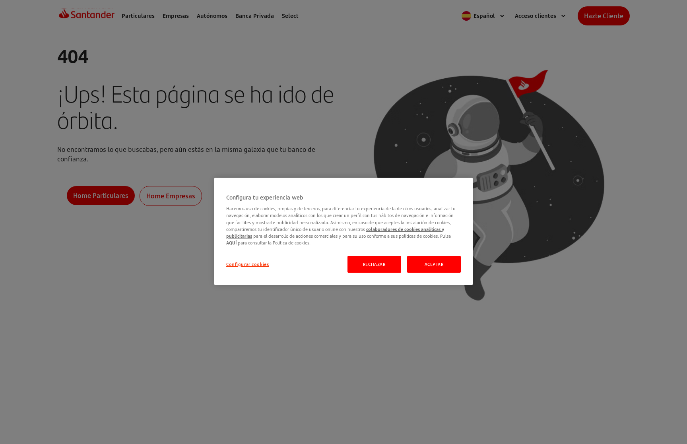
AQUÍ (231, 243)
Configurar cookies (247, 264)
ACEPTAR (434, 264)
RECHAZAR (374, 264)
